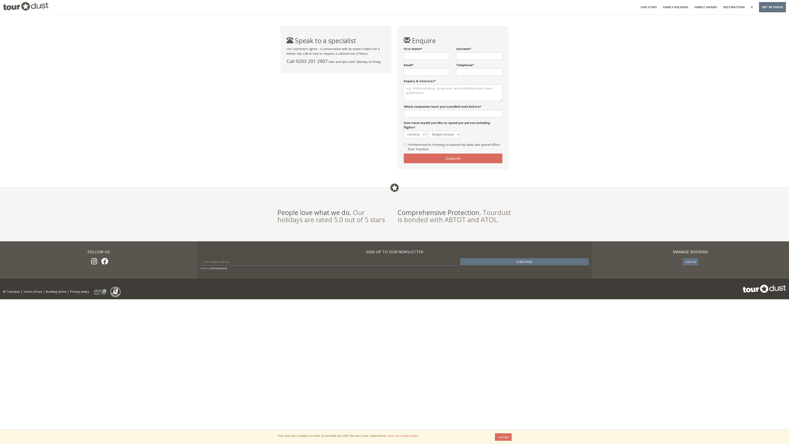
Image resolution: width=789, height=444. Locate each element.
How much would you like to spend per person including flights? (447, 125)
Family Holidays (675, 7)
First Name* (413, 49)
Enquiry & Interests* (420, 81)
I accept (503, 437)
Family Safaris (705, 7)
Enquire (453, 158)
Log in (690, 262)
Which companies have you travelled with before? (442, 106)
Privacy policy (79, 291)
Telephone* (465, 65)
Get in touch (772, 7)
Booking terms (56, 291)
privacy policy (219, 268)
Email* (408, 65)
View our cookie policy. (403, 436)
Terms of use (32, 291)
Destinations (734, 7)
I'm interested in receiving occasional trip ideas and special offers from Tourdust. (454, 146)
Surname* (463, 49)
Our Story (648, 7)
